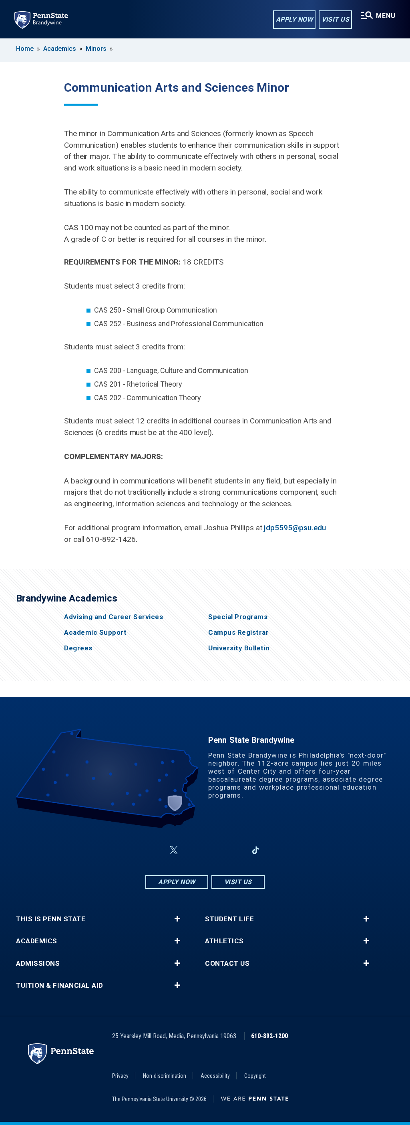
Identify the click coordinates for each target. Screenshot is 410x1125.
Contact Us (227, 963)
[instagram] (193, 850)
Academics (59, 48)
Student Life (229, 919)
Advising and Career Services (113, 617)
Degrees (78, 648)
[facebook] (154, 850)
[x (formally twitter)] (174, 850)
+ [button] (177, 918)
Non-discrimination (164, 1076)
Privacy (120, 1076)
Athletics (224, 941)
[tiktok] (255, 850)
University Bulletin (239, 648)
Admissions (38, 963)
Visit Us (335, 19)
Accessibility (215, 1076)
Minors (96, 48)
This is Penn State (50, 919)
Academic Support (95, 632)
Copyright (255, 1076)
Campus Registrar (238, 632)
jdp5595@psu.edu (295, 527)
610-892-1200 (269, 1036)
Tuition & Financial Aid (59, 985)
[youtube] (213, 850)
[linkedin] (234, 850)
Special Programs (237, 617)
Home (25, 48)
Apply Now (294, 19)
